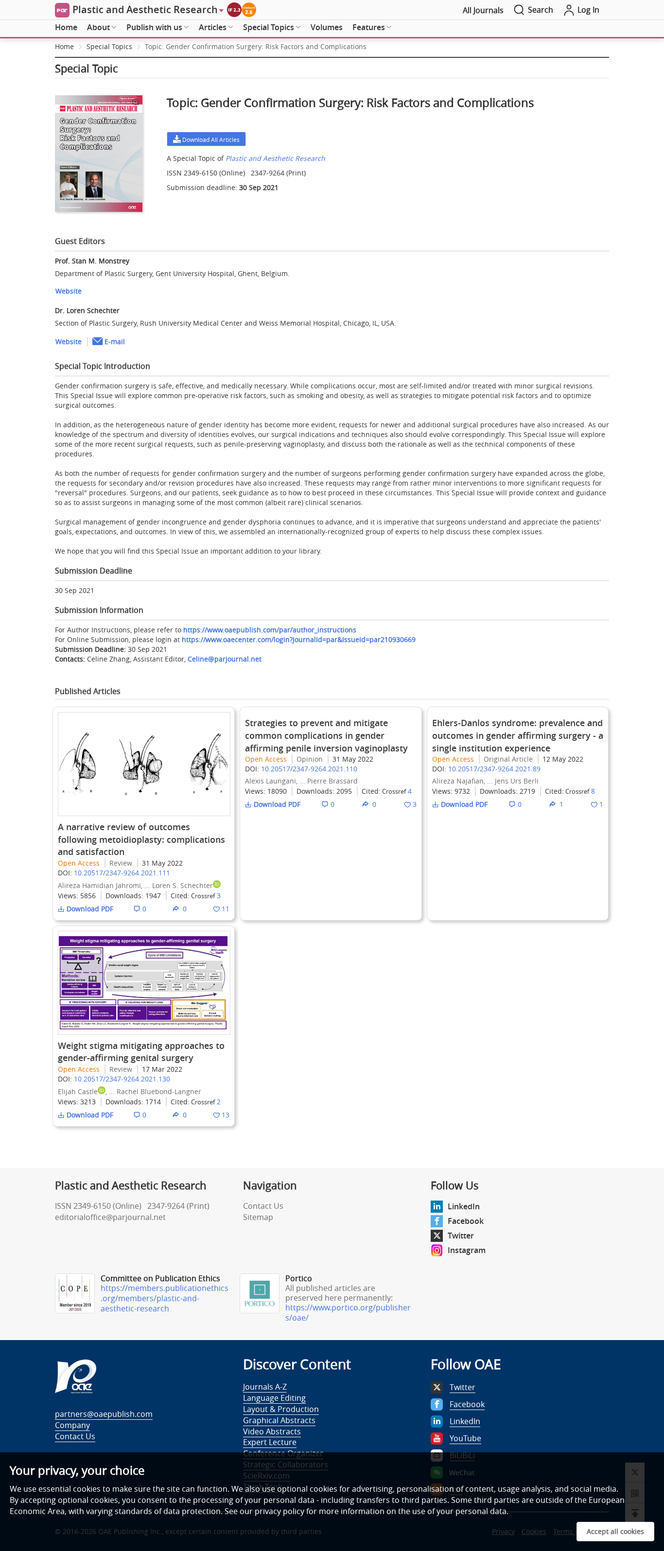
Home (66, 27)
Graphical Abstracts (279, 1420)
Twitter (461, 1235)
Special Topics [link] (109, 46)
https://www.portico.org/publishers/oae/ (348, 1312)
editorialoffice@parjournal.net (110, 1217)
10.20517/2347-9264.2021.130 (122, 1078)
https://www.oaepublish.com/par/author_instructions (269, 629)
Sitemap (258, 1217)
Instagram (467, 1250)
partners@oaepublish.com (104, 1414)
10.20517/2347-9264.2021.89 (494, 768)
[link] (256, 46)
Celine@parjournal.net (225, 658)
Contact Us (263, 1206)
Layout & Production (281, 1409)
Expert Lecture (270, 1442)
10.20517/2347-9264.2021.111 (122, 872)
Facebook (466, 1221)
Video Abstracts (272, 1431)
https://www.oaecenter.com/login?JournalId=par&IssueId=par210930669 (299, 639)
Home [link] (64, 46)
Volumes (327, 27)
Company (72, 1425)
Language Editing (274, 1398)
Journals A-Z (265, 1386)
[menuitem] (66, 27)
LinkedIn (464, 1206)
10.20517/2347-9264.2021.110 (309, 768)
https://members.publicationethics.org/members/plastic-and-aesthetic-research (164, 1298)
